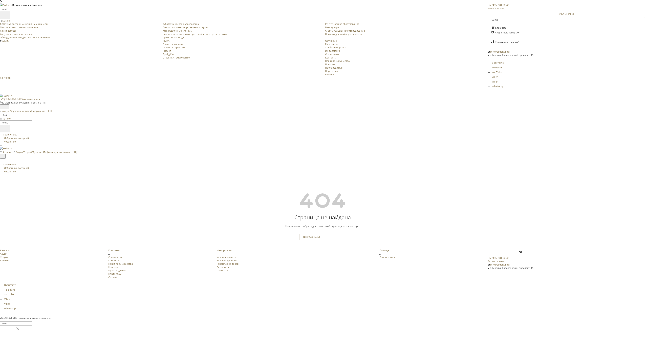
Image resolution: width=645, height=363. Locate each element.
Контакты (113, 260)
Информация (224, 250)
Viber (495, 76)
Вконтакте (498, 62)
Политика (222, 270)
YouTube (497, 72)
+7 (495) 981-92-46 (499, 5)
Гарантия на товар (228, 263)
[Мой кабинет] (1, 160)
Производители (117, 270)
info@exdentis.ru (500, 51)
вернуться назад (311, 237)
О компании (115, 257)
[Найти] (5, 15)
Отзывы (113, 277)
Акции (3, 253)
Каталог (4, 250)
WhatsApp (498, 86)
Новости (113, 267)
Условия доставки (227, 260)
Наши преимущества (120, 263)
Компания (114, 250)
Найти (8, 329)
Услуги (4, 257)
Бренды (4, 260)
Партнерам (114, 273)
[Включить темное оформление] (4, 106)
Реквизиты (223, 267)
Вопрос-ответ (387, 257)
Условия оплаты (226, 257)
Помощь (384, 250)
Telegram (497, 67)
